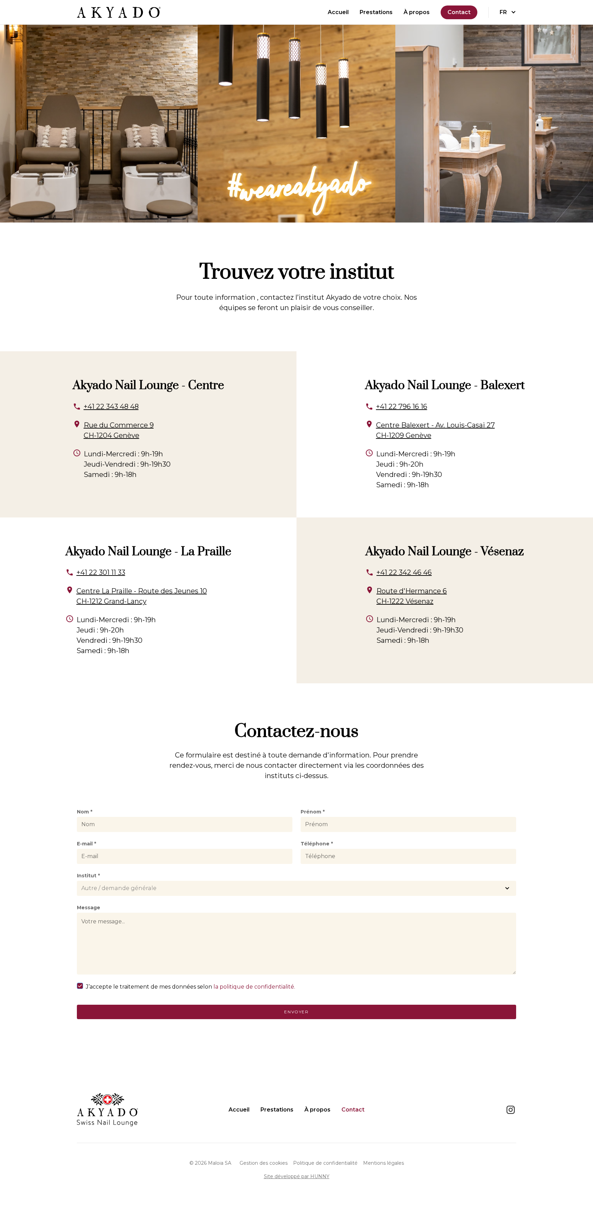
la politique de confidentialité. (254, 986)
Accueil (338, 12)
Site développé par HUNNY (296, 1176)
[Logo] (119, 12)
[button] (508, 12)
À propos (417, 12)
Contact (458, 12)
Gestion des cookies (264, 1163)
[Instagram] (510, 1109)
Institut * (88, 876)
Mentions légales (383, 1163)
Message (88, 907)
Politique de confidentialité (325, 1163)
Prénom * (313, 812)
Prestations (376, 12)
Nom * (84, 812)
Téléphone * (317, 844)
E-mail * (86, 844)
